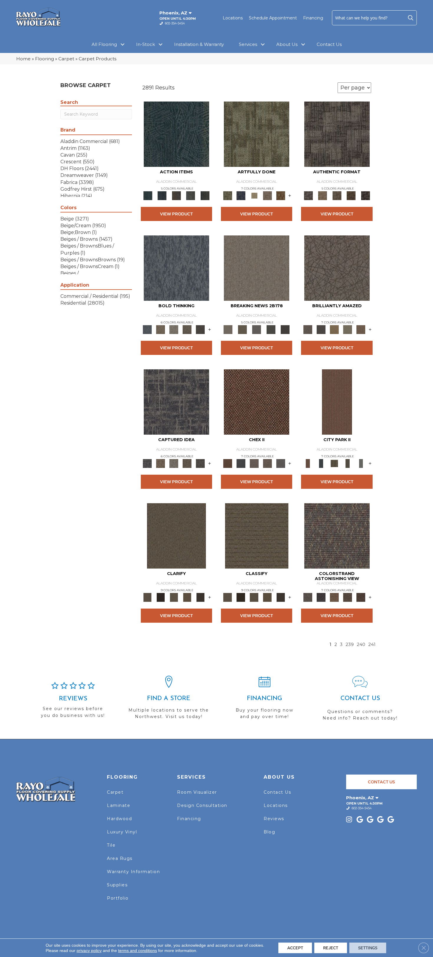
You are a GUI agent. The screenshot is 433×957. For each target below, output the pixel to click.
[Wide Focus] (321, 597)
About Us (287, 44)
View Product (176, 213)
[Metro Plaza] (267, 463)
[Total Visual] (334, 597)
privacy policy (89, 950)
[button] (411, 18)
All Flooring (104, 44)
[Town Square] (280, 463)
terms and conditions (137, 950)
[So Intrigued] (337, 267)
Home (23, 59)
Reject (330, 948)
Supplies (117, 885)
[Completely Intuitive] (334, 329)
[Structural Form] (365, 195)
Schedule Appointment (273, 18)
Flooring (44, 59)
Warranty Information (133, 871)
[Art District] (254, 463)
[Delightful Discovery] (256, 134)
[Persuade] (187, 597)
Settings (367, 948)
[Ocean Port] (162, 195)
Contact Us (329, 44)
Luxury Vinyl (122, 832)
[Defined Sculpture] (322, 195)
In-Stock (145, 44)
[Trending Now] (256, 267)
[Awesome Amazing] (267, 195)
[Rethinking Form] (351, 195)
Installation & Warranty (199, 44)
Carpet (66, 59)
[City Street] (205, 195)
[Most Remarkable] (241, 195)
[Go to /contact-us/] (360, 700)
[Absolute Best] (347, 597)
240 (361, 644)
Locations (233, 18)
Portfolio (118, 898)
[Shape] (176, 267)
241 (372, 644)
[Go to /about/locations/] (169, 700)
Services (248, 44)
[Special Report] (242, 329)
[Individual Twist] (336, 195)
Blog (269, 832)
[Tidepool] (176, 134)
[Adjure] (200, 597)
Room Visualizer (197, 792)
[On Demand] (271, 329)
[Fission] (187, 329)
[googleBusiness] (360, 820)
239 (350, 644)
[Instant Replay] (256, 329)
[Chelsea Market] (256, 401)
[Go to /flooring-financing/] (264, 700)
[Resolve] (176, 535)
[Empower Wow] (347, 329)
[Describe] (174, 597)
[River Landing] (241, 463)
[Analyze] (160, 597)
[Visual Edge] (337, 134)
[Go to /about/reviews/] (73, 702)
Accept (295, 948)
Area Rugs (120, 858)
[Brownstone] (176, 195)
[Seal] (200, 329)
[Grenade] (160, 329)
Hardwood (119, 818)
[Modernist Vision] (254, 195)
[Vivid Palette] (280, 195)
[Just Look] (361, 597)
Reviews (274, 818)
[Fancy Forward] (337, 535)
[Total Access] (285, 329)
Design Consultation (202, 805)
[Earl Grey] (190, 195)
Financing (313, 18)
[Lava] (174, 329)
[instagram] (350, 820)
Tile (111, 845)
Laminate (118, 805)
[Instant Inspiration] (361, 329)
